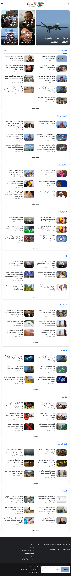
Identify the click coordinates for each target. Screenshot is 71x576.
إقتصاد (64, 256)
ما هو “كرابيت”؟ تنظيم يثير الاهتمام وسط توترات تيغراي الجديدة (46, 313)
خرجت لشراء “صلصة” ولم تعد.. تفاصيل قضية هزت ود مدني (46, 462)
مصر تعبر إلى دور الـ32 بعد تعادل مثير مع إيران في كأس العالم (14, 238)
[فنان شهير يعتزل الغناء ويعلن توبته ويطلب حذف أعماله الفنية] (29, 426)
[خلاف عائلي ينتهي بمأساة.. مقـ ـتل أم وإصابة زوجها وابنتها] (61, 473)
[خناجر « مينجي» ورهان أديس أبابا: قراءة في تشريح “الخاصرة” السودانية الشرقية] (61, 147)
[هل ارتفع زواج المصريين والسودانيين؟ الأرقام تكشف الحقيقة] (29, 416)
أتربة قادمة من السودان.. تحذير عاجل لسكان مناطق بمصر (15, 332)
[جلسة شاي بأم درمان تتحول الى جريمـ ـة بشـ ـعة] (61, 452)
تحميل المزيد (35, 108)
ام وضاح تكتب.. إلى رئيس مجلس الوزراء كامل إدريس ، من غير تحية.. (14, 194)
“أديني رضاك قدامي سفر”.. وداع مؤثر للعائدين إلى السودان (47, 416)
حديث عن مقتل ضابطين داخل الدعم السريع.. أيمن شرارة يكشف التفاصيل (9, 37)
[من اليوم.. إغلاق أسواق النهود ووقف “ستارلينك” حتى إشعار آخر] (29, 78)
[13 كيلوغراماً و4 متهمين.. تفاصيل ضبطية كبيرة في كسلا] (29, 463)
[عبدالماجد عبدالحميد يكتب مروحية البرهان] (61, 183)
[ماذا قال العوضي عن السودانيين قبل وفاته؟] (61, 520)
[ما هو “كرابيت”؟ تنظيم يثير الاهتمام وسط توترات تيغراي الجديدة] (61, 313)
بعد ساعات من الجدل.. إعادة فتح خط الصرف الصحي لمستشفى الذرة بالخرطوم (46, 509)
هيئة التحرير (31, 547)
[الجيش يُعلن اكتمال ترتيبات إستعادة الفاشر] (61, 100)
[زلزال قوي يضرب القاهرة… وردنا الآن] (29, 323)
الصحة (64, 491)
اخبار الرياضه (62, 212)
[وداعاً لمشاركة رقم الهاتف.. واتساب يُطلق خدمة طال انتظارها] (61, 369)
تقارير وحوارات (62, 116)
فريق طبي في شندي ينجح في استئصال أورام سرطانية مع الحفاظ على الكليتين (14, 499)
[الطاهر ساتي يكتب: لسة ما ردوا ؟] (61, 194)
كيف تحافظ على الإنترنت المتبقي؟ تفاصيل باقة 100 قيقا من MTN (47, 89)
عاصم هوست (24, 569)
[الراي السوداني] (35, 4)
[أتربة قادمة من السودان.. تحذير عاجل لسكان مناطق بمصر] (29, 332)
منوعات (64, 397)
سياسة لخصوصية (29, 553)
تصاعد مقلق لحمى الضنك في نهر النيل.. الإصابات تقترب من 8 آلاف (13, 520)
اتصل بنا (32, 556)
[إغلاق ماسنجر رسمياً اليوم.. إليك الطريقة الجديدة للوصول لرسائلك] (61, 379)
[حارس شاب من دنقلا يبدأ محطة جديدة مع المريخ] (61, 220)
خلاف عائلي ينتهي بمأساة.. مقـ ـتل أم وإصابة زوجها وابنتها (47, 473)
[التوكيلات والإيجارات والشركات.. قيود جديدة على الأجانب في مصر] (61, 332)
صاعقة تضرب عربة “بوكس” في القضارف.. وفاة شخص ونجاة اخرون (14, 452)
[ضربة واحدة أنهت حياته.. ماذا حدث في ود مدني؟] (29, 473)
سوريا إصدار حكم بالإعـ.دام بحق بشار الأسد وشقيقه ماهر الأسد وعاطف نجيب (13, 313)
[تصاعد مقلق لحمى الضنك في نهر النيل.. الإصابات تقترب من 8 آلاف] (29, 520)
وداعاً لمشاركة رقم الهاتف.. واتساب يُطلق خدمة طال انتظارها (46, 369)
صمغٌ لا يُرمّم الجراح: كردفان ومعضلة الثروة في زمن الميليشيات (14, 147)
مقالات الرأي (62, 165)
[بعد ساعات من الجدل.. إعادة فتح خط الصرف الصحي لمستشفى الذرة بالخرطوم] (61, 510)
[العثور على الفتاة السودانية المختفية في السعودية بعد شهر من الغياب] (29, 68)
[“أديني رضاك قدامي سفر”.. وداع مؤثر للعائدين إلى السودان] (61, 416)
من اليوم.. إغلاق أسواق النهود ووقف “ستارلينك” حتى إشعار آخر (14, 78)
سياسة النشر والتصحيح (28, 550)
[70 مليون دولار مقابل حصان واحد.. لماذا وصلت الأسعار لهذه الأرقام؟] (29, 405)
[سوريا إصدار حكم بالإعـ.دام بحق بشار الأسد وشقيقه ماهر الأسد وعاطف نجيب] (29, 313)
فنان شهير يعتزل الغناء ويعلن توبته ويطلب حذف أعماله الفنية (15, 426)
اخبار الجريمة (62, 444)
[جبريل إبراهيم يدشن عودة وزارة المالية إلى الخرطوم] (61, 68)
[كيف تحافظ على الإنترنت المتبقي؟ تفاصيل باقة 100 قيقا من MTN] (61, 89)
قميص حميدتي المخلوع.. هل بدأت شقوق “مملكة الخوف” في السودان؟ (14, 137)
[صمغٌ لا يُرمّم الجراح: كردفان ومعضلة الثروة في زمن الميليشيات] (29, 147)
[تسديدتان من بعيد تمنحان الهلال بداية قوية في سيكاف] (29, 229)
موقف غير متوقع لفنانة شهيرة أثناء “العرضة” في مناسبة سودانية (47, 405)
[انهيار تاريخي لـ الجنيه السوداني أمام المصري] (29, 264)
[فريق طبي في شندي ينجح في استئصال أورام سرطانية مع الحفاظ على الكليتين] (29, 499)
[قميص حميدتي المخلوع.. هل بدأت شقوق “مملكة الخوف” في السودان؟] (29, 137)
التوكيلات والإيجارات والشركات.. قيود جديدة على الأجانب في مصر (47, 332)
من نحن (32, 544)
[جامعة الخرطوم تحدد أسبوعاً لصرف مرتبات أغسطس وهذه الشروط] (29, 287)
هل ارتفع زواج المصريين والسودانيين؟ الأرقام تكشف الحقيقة (14, 416)
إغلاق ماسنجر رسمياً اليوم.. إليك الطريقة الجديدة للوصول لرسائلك (46, 379)
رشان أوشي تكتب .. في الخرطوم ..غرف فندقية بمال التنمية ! (14, 183)
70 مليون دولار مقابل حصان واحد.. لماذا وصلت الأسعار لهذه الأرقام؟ (14, 405)
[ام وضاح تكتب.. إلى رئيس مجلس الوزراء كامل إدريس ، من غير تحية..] (29, 194)
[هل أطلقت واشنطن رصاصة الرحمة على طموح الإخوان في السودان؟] (61, 137)
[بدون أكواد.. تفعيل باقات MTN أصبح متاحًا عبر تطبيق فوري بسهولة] (29, 379)
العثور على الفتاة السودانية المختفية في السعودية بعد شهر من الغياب (27, 37)
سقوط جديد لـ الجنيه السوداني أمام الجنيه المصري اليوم (46, 264)
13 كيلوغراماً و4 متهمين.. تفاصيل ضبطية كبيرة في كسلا (15, 462)
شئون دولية (63, 305)
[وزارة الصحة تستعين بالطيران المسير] (53, 27)
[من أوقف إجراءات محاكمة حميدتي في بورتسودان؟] (61, 124)
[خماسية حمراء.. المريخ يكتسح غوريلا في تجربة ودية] (61, 229)
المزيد (5, 50)
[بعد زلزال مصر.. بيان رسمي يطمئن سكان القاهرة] (61, 323)
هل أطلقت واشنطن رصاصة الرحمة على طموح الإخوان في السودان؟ (46, 137)
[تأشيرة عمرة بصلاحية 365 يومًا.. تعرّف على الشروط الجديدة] (61, 426)
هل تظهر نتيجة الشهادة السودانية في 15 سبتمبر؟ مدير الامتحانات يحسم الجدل (13, 89)
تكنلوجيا (64, 350)
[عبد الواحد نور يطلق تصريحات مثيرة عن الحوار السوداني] (29, 58)
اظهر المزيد (35, 248)
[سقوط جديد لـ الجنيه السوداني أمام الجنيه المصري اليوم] (61, 264)
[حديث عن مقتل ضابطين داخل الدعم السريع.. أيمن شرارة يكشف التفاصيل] (61, 78)
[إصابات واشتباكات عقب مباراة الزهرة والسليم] (29, 220)
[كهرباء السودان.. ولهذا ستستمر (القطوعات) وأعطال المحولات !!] (29, 173)
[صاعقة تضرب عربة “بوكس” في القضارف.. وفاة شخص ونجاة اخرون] (29, 452)
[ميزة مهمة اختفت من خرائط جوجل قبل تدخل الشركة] (29, 358)
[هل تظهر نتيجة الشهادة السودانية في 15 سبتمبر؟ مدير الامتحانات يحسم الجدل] (29, 89)
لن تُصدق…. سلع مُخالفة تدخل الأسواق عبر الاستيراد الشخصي (47, 287)
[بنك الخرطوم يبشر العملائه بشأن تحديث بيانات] (61, 274)
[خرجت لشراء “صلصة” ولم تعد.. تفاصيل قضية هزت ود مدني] (61, 463)
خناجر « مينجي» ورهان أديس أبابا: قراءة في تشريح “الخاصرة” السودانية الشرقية (46, 147)
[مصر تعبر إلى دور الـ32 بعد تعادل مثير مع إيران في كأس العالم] (29, 238)
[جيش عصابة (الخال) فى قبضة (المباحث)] (61, 173)
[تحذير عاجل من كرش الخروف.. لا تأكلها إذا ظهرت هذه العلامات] (29, 510)
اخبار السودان (62, 51)
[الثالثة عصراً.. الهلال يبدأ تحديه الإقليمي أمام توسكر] (61, 238)
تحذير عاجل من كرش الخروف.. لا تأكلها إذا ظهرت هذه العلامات (14, 509)
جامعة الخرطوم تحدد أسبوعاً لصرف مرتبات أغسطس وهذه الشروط (14, 287)
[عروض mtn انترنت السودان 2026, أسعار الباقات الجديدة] (29, 369)
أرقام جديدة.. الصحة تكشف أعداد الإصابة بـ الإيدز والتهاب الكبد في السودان (46, 499)
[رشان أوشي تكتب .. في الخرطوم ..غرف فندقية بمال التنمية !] (29, 183)
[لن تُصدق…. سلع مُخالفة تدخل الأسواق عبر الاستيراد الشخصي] (61, 287)
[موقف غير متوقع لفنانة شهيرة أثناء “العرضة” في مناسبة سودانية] (61, 405)
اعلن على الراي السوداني (28, 559)
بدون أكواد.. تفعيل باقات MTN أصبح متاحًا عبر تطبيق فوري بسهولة (13, 379)
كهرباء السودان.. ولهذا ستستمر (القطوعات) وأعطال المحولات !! (16, 173)
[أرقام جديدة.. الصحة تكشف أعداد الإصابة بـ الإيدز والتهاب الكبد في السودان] (61, 499)
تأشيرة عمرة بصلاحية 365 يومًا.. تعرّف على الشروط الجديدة (47, 426)
